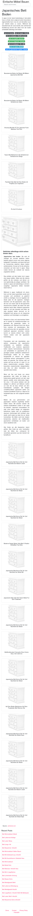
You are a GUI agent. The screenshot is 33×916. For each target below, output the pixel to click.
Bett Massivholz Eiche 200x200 (11, 900)
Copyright (16, 912)
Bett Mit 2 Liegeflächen (8, 872)
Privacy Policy (24, 910)
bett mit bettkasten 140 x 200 (17, 44)
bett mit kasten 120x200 (21, 33)
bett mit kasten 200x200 (16, 47)
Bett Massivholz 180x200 (9, 848)
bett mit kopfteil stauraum (16, 38)
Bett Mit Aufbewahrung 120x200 (11, 855)
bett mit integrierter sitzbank (17, 41)
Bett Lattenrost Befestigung (10, 886)
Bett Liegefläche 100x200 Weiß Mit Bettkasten (15, 893)
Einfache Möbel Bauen (16, 1)
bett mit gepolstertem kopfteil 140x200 (16, 49)
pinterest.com (12, 826)
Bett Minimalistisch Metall (9, 834)
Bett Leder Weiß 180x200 (9, 896)
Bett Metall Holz (6, 865)
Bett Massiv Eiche (7, 879)
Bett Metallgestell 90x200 (9, 889)
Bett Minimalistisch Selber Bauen (11, 851)
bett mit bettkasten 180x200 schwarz (16, 36)
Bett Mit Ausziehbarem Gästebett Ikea (13, 858)
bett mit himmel (9, 33)
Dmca (7, 910)
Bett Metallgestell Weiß (8, 882)
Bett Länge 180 (6, 844)
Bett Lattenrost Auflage (8, 837)
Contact (14, 910)
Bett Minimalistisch (7, 862)
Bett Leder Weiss (7, 841)
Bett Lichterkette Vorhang (9, 875)
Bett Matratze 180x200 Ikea (10, 868)
